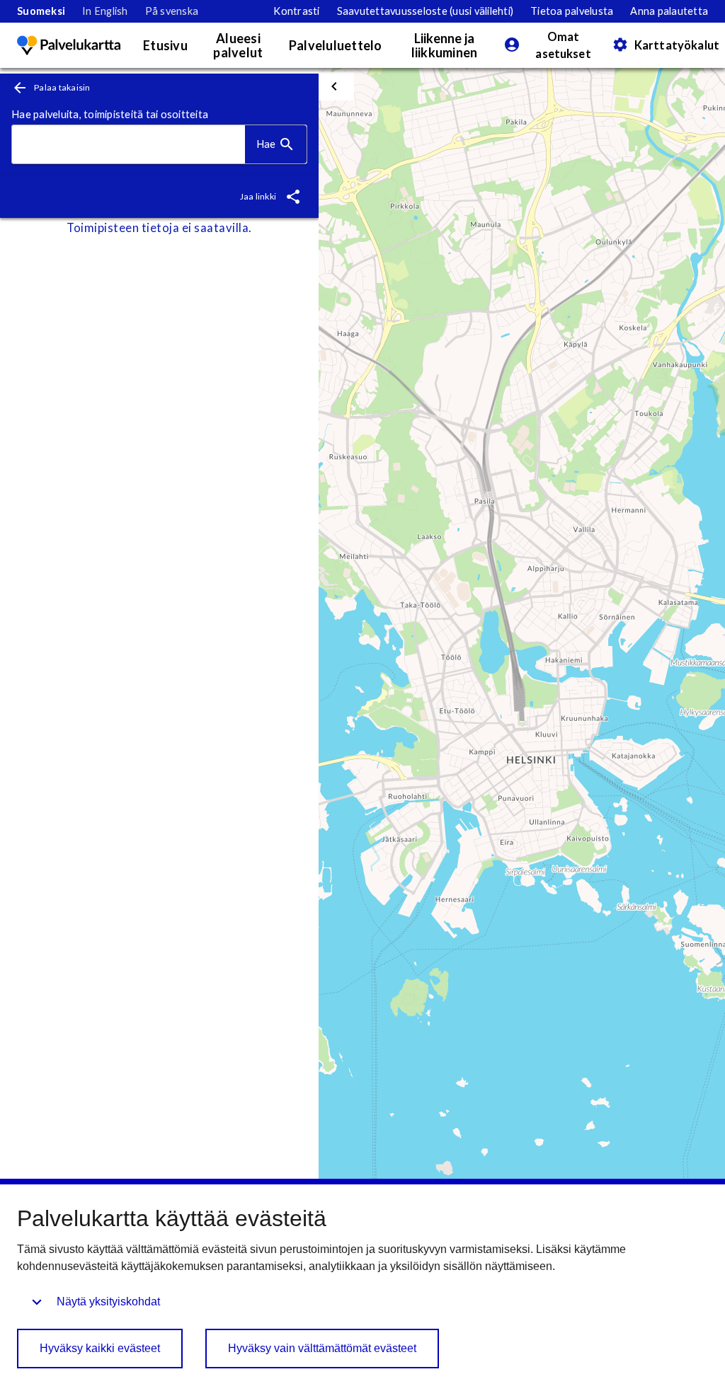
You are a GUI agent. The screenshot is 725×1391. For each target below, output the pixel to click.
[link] (41, 11)
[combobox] (128, 144)
